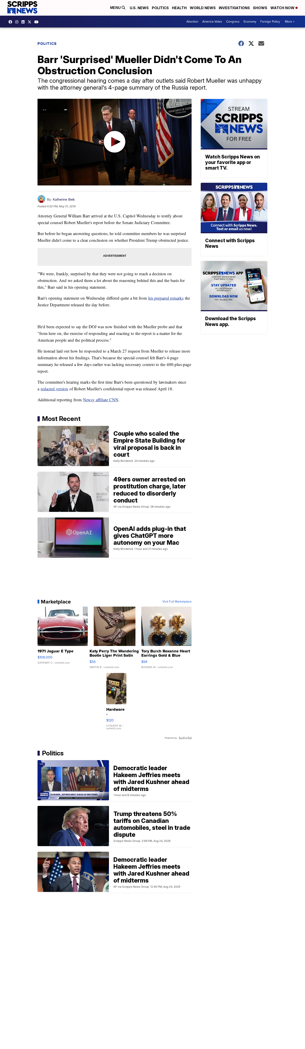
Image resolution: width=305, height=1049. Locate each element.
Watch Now (282, 8)
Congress (233, 21)
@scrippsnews (37, 22)
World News (203, 8)
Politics (160, 8)
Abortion (192, 21)
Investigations (234, 8)
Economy (250, 21)
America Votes (212, 21)
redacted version (54, 388)
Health (179, 8)
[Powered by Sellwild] (185, 738)
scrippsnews (11, 22)
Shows (260, 8)
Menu (116, 8)
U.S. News (139, 8)
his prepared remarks (166, 298)
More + (290, 21)
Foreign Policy (270, 21)
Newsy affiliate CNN (100, 399)
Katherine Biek (64, 199)
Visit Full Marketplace (177, 601)
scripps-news (24, 22)
